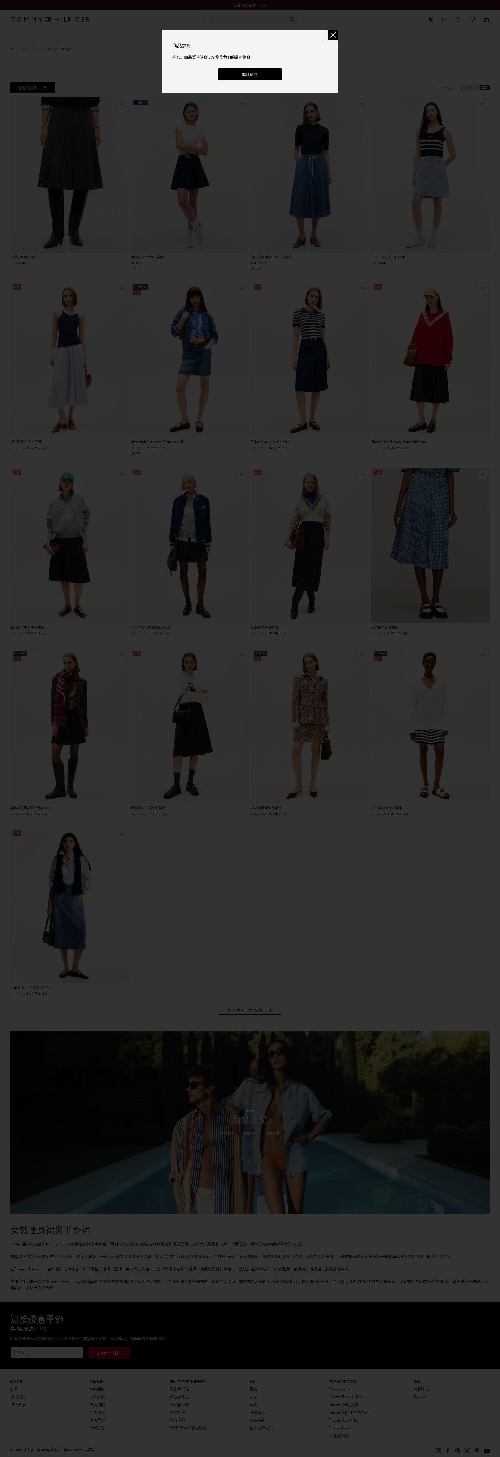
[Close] (333, 35)
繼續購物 (250, 74)
